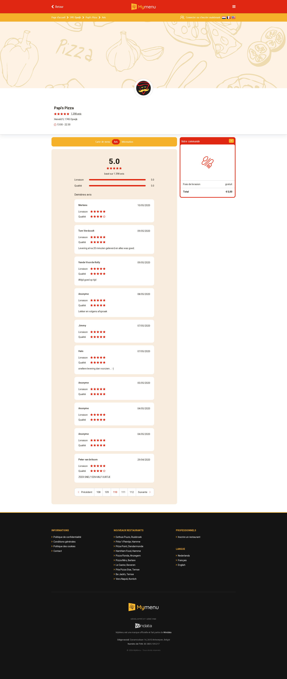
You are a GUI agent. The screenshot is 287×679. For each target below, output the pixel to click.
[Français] (229, 17)
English (181, 565)
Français (182, 560)
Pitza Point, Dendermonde (129, 546)
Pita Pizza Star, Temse (128, 569)
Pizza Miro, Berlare (126, 560)
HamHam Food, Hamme (128, 551)
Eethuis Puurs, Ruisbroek (129, 537)
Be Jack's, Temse (125, 574)
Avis (104, 17)
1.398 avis (76, 113)
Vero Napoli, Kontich (126, 579)
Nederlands (184, 555)
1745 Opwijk (75, 17)
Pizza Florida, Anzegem (128, 555)
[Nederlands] (224, 17)
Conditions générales (64, 541)
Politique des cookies (64, 546)
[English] (234, 17)
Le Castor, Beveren (125, 565)
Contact (57, 551)
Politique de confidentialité (67, 537)
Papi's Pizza (91, 17)
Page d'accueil (58, 17)
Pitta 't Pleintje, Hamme (128, 541)
